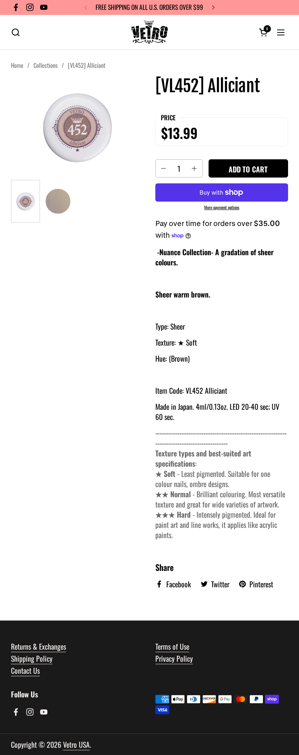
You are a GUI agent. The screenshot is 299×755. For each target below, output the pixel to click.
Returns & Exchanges (38, 646)
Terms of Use (172, 646)
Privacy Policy (174, 658)
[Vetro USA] (149, 32)
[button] (15, 32)
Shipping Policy (32, 658)
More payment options (221, 207)
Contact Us (25, 670)
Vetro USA (76, 744)
